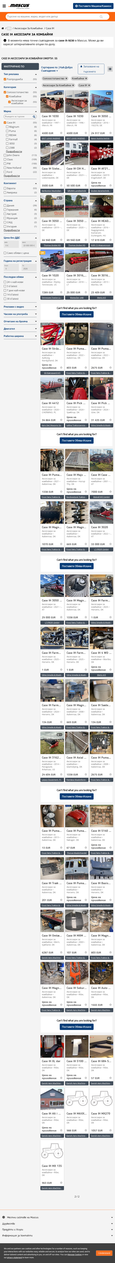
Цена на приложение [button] (98, 184)
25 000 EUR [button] (73, 292)
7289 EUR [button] (47, 292)
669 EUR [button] (72, 544)
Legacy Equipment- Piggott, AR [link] (55, 779)
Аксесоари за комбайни (28, 28)
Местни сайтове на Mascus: (23, 1217)
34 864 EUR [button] (49, 420)
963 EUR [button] (47, 1183)
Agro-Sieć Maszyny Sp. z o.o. (54, 425)
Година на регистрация (17, 261)
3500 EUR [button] (47, 185)
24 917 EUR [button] (98, 133)
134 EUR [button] (47, 722)
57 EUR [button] (95, 1078)
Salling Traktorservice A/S (77, 425)
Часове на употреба (16, 314)
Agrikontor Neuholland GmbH (55, 190)
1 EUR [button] (94, 617)
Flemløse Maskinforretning (78, 779)
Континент (10, 183)
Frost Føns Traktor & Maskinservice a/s (83, 373)
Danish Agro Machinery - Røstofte (56, 957)
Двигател (9, 328)
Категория (10, 87)
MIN (5, 242)
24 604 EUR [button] (49, 774)
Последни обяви (14, 277)
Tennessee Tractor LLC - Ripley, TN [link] (57, 297)
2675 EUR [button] (97, 368)
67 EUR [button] (71, 848)
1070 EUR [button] (47, 544)
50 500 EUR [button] (73, 185)
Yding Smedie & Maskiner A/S (55, 675)
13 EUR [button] (46, 848)
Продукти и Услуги (12, 1229)
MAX (24, 242)
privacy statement (14, 1257)
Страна (8, 200)
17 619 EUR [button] (98, 240)
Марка (7, 111)
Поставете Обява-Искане (76, 314)
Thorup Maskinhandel (77, 853)
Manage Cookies (75, 1254)
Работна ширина (14, 336)
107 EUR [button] (72, 952)
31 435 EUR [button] (98, 420)
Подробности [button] (14, 151)
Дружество (8, 1223)
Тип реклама (11, 74)
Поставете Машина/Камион (94, 6)
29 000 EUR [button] (49, 617)
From (6, 265)
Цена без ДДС (12, 237)
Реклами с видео (14, 306)
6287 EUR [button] (47, 952)
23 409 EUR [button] (98, 292)
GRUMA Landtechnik (77, 190)
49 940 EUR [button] (73, 240)
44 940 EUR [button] (49, 240)
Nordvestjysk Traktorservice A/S (80, 497)
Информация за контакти (17, 1235)
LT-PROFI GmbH (101, 549)
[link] (52, 101)
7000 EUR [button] (97, 492)
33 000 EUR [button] (98, 544)
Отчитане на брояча (16, 321)
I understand (104, 1253)
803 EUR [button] (72, 368)
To (23, 265)
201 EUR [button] (47, 900)
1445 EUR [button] (97, 1005)
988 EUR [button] (72, 1130)
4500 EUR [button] (47, 133)
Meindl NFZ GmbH (101, 497)
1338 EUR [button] (47, 492)
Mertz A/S (101, 297)
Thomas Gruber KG (52, 245)
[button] (20, 66)
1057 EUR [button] (97, 1130)
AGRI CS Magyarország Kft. (102, 245)
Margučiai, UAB (76, 297)
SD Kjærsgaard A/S (52, 373)
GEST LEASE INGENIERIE (52, 138)
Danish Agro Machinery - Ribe (79, 1010)
